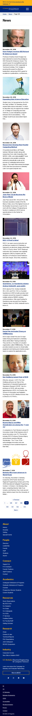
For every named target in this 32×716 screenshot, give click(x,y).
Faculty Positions (8, 569)
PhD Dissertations (8, 639)
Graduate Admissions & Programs (13, 585)
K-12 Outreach (7, 567)
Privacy (5, 707)
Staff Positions (7, 572)
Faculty (5, 548)
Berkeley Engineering (9, 695)
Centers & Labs (7, 634)
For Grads (6, 608)
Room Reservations (9, 601)
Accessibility (6, 701)
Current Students (8, 592)
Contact (5, 574)
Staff (4, 551)
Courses (5, 587)
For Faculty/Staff (8, 621)
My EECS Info (7, 603)
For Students (7, 606)
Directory (5, 543)
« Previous (16, 499)
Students (5, 553)
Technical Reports (8, 637)
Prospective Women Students (12, 590)
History (5, 527)
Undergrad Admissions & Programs (13, 582)
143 (24, 507)
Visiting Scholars (8, 623)
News (10, 14)
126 (11, 503)
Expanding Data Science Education (16, 99)
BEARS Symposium (9, 644)
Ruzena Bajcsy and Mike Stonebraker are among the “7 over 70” (16, 425)
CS (3, 689)
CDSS (4, 698)
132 (17, 507)
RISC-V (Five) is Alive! (11, 240)
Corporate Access (8, 653)
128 (21, 503)
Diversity (5, 530)
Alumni (5, 555)
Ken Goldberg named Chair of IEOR (15, 377)
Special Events (7, 535)
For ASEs (6, 613)
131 (12, 507)
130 (7, 507)
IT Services (6, 616)
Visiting (5, 532)
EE (3, 686)
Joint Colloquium (8, 642)
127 (16, 503)
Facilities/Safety (8, 618)
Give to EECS (16, 673)
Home (4, 14)
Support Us (6, 564)
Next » (16, 510)
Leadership (6, 546)
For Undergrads (7, 611)
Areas (4, 632)
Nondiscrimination (8, 704)
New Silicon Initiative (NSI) (11, 655)
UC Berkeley (6, 692)
